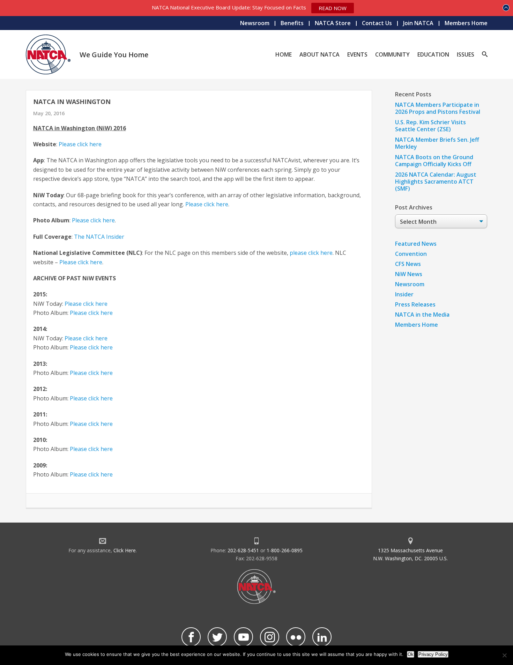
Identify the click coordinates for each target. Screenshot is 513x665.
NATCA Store (333, 23)
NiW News (408, 274)
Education (433, 54)
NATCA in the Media (422, 314)
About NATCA (319, 54)
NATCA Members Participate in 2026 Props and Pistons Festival (437, 108)
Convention (411, 254)
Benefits (292, 23)
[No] (504, 655)
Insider (404, 294)
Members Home (466, 23)
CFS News (408, 264)
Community (392, 54)
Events (357, 54)
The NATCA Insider (99, 237)
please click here (311, 253)
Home (283, 54)
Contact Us (377, 23)
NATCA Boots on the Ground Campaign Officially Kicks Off (434, 160)
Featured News (416, 243)
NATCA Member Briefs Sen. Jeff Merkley (437, 143)
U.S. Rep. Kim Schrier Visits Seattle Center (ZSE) (430, 125)
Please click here (80, 144)
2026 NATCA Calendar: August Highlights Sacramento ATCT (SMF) (435, 181)
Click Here (124, 550)
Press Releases (415, 304)
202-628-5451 (243, 550)
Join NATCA (418, 23)
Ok (411, 654)
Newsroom (254, 23)
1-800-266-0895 (285, 550)
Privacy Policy (433, 654)
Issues (465, 54)
